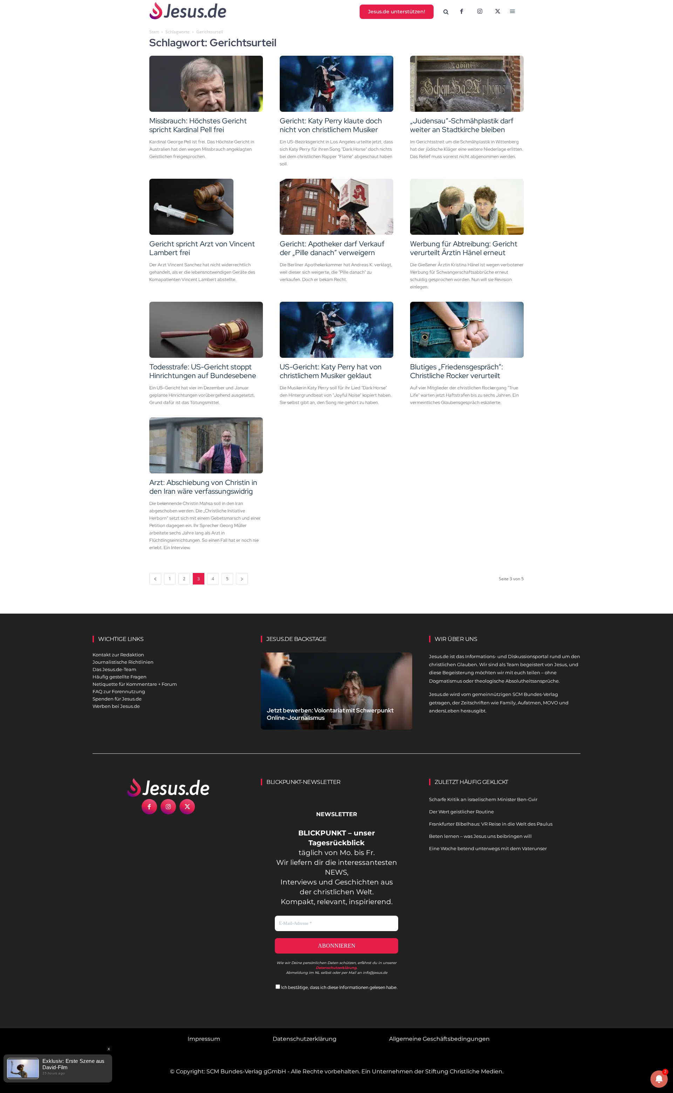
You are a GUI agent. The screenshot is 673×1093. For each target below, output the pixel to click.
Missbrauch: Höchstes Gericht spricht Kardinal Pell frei (198, 125)
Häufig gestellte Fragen (120, 676)
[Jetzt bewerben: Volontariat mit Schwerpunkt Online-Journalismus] (336, 699)
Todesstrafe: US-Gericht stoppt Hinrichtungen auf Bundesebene (202, 371)
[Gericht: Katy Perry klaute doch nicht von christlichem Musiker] (336, 84)
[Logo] (168, 787)
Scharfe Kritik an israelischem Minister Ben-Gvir (483, 799)
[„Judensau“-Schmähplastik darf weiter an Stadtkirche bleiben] (467, 84)
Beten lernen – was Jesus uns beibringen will (480, 836)
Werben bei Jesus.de (116, 706)
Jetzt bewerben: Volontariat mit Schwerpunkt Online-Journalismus (330, 714)
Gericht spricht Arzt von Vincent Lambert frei (202, 248)
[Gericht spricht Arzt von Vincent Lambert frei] (206, 207)
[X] (498, 12)
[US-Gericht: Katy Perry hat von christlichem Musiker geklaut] (336, 330)
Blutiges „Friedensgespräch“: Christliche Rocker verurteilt (456, 371)
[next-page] (242, 579)
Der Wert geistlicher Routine (461, 811)
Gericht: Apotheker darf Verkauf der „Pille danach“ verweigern (332, 248)
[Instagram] (480, 12)
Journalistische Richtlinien (123, 662)
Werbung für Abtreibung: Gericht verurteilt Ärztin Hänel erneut (463, 248)
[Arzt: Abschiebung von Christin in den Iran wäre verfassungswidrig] (206, 445)
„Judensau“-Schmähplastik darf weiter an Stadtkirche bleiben (462, 125)
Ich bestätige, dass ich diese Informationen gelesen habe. (338, 987)
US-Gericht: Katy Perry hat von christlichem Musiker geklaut (331, 371)
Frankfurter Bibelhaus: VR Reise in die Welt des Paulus (490, 824)
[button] (446, 12)
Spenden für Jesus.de (117, 699)
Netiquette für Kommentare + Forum (135, 684)
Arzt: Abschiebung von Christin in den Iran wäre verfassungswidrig (203, 487)
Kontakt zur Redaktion (118, 654)
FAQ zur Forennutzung (119, 691)
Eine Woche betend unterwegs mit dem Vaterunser (488, 848)
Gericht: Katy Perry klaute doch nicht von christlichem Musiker (331, 125)
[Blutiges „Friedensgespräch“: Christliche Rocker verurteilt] (467, 330)
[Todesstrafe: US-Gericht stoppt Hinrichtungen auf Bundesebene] (206, 330)
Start (154, 32)
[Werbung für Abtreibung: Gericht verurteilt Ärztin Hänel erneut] (467, 207)
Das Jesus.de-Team (114, 669)
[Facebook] (461, 12)
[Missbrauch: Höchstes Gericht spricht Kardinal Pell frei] (206, 84)
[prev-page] (155, 579)
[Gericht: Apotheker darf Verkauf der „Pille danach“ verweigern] (336, 207)
